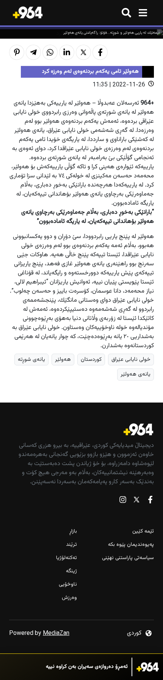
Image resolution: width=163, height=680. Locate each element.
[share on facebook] (100, 52)
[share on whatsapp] (50, 52)
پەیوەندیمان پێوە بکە (131, 545)
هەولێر (63, 359)
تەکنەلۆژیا (66, 558)
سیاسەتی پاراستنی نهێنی (128, 558)
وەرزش (69, 598)
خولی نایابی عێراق (130, 359)
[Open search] (126, 13)
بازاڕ (73, 532)
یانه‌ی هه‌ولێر (135, 374)
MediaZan (56, 633)
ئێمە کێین (143, 532)
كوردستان (91, 359)
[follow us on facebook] (150, 501)
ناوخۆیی (68, 585)
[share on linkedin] (66, 52)
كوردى (134, 633)
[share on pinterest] (16, 52)
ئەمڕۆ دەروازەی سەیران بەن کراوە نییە (87, 667)
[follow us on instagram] (123, 501)
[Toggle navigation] (143, 13)
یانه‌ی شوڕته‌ (31, 359)
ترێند (71, 545)
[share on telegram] (33, 52)
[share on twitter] (83, 52)
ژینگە (71, 571)
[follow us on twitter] (136, 501)
